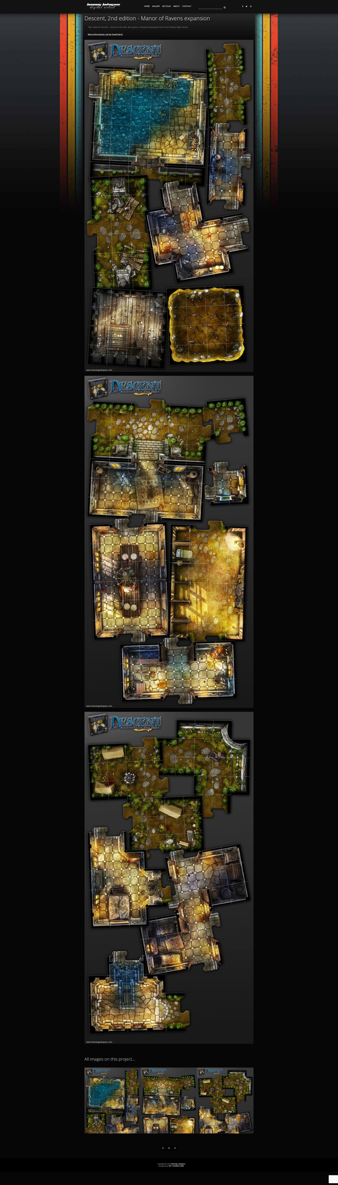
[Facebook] (241, 6)
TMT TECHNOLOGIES (176, 1166)
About (176, 6)
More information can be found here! (105, 34)
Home (147, 6)
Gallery (156, 6)
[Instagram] (250, 6)
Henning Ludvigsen (178, 1164)
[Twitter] (246, 6)
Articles (166, 6)
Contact (186, 6)
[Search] (223, 7)
